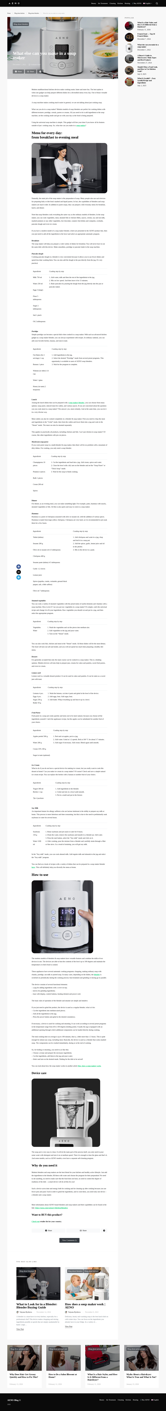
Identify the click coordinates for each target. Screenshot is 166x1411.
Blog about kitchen (19, 13)
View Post (20, 1329)
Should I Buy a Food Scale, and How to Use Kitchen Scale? (147, 69)
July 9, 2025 (141, 74)
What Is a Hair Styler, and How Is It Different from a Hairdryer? (147, 25)
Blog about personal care (19, 1349)
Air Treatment (103, 3)
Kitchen (120, 3)
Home (9, 13)
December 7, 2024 (144, 39)
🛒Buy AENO (136, 3)
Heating (127, 3)
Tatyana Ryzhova (26, 1312)
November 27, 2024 (144, 63)
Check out (36, 1221)
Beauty (93, 3)
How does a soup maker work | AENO (85, 1305)
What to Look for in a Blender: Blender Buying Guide (36, 1305)
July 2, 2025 (141, 86)
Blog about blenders (33, 13)
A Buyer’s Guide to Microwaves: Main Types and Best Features (146, 58)
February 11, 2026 (144, 30)
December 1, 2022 (144, 50)
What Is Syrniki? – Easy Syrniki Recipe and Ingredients (146, 80)
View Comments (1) (69, 1240)
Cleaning (113, 3)
